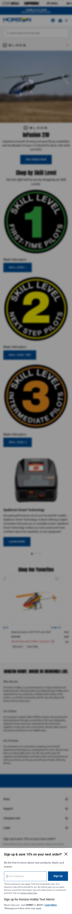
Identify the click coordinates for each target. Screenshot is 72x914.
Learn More (51, 905)
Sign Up (58, 876)
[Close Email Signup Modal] (66, 854)
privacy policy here (28, 893)
